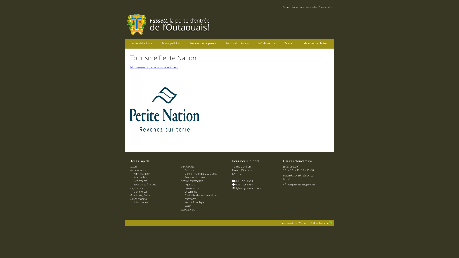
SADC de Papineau (319, 222)
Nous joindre (325, 6)
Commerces (141, 191)
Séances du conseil (196, 177)
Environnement (193, 188)
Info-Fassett (265, 43)
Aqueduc (190, 184)
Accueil (286, 6)
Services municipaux (202, 43)
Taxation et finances (145, 184)
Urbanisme (191, 191)
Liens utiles (311, 6)
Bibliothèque (141, 202)
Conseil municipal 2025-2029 (201, 173)
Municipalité (170, 43)
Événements (298, 6)
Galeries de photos (315, 43)
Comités (189, 170)
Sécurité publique (195, 202)
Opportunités (137, 188)
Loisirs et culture (236, 43)
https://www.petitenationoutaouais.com (154, 67)
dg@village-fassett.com (248, 188)
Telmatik (290, 43)
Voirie (188, 206)
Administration (141, 43)
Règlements (140, 181)
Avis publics (140, 177)
